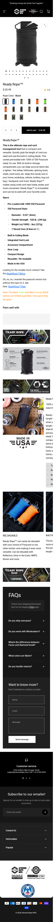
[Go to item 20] (26, 74)
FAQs (31, 607)
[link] (23, 424)
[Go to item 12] (43, 71)
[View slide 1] (23, 778)
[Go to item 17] (16, 74)
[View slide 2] (26, 778)
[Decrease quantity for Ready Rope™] (6, 130)
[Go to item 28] (28, 77)
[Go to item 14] (6, 74)
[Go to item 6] (23, 71)
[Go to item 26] (47, 74)
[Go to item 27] (25, 77)
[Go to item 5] (19, 71)
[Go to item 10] (36, 71)
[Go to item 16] (13, 74)
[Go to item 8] (30, 71)
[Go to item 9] (33, 71)
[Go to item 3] (13, 71)
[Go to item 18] (19, 74)
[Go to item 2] (9, 71)
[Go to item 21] (30, 74)
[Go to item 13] (47, 71)
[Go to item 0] (6, 71)
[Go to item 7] (26, 71)
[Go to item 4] (16, 71)
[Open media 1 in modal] (45, 25)
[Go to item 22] (33, 74)
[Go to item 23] (36, 74)
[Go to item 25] (43, 74)
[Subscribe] (45, 812)
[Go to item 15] (9, 74)
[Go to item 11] (40, 71)
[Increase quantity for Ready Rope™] (16, 130)
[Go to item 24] (40, 74)
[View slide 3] (30, 778)
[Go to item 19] (23, 74)
